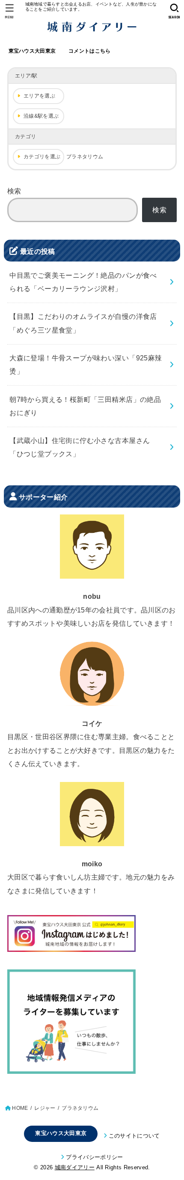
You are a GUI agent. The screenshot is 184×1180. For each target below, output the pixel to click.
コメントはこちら (89, 51)
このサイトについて (134, 1135)
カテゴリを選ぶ (42, 157)
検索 (14, 191)
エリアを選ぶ (39, 96)
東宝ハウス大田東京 (32, 51)
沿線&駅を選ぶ (41, 116)
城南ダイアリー (75, 1167)
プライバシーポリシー (94, 1157)
